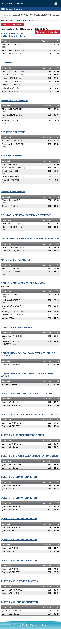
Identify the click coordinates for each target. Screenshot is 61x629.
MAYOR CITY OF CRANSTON (16, 260)
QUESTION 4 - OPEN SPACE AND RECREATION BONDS (29, 456)
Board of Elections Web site (26, 625)
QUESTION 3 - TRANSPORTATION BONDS (22, 435)
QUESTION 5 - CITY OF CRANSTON (19, 477)
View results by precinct (12, 24)
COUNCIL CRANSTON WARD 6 (16, 327)
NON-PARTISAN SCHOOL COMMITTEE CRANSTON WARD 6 (27, 374)
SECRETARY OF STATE (13, 132)
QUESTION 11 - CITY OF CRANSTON (19, 602)
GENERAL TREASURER (13, 191)
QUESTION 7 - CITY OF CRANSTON (19, 518)
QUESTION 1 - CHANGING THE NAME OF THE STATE (28, 393)
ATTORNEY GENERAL (12, 155)
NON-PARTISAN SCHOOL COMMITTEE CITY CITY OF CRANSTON (28, 354)
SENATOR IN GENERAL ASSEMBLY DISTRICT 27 (26, 215)
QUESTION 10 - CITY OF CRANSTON (19, 581)
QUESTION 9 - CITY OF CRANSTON (19, 560)
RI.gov (44, 625)
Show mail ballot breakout (47, 32)
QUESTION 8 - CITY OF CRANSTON (19, 539)
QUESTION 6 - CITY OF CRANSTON (19, 498)
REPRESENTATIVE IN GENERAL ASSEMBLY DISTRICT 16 (30, 238)
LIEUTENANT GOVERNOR (14, 100)
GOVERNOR (7, 62)
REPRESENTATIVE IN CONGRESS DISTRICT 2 (13, 34)
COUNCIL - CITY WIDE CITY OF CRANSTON (23, 283)
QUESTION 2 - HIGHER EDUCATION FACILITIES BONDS (29, 414)
